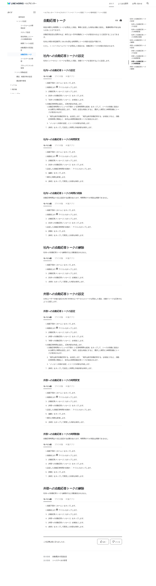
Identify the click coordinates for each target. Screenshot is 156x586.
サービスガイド (61, 12)
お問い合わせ (137, 3)
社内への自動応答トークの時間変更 (138, 30)
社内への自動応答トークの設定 (138, 20)
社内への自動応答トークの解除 (138, 41)
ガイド (111, 3)
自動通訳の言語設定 (59, 556)
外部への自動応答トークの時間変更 (138, 57)
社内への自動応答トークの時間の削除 (138, 36)
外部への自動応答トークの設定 (138, 46)
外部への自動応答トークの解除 (138, 68)
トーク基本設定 (91, 12)
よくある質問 (123, 3)
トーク (71, 12)
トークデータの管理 (59, 560)
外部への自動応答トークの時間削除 (138, 62)
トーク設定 (80, 12)
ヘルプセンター (48, 12)
